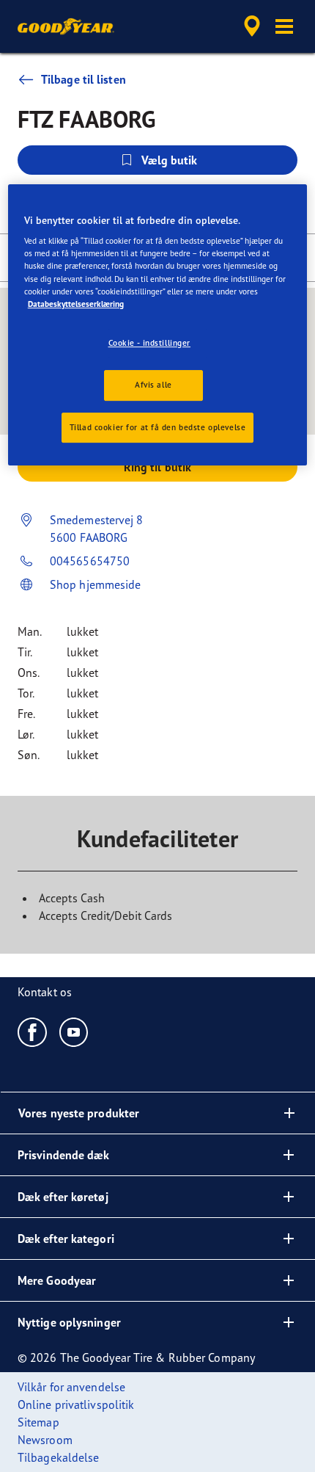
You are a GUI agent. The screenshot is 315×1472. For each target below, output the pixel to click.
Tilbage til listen (83, 79)
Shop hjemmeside (95, 584)
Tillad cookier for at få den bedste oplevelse (158, 427)
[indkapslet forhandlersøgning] (252, 26)
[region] (158, 325)
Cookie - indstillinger (149, 343)
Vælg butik (169, 160)
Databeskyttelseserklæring (76, 304)
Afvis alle (153, 385)
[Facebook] (33, 1031)
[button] (284, 26)
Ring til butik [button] (157, 467)
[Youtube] (74, 1031)
